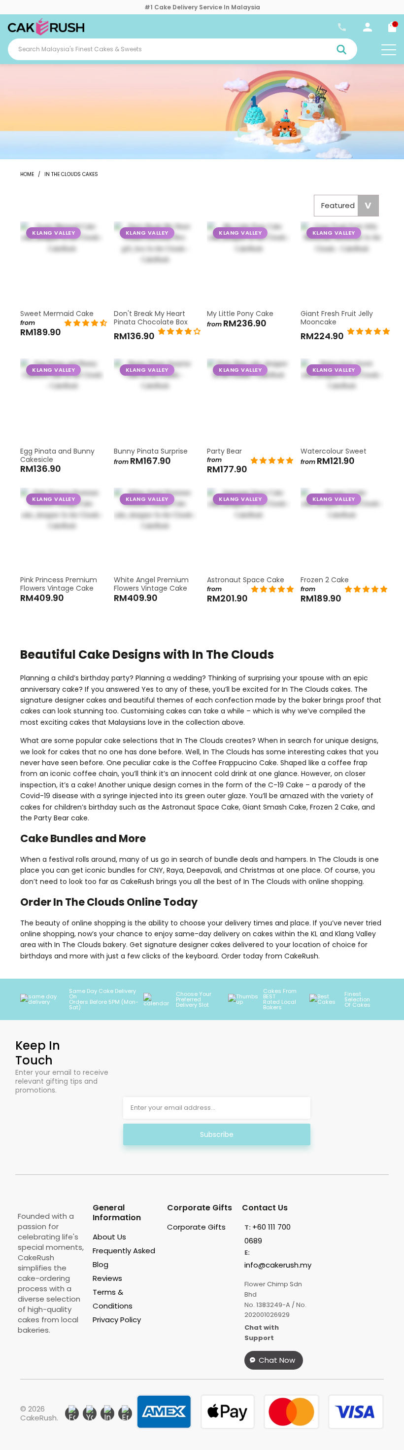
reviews (107, 1278)
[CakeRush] (46, 33)
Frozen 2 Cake (342, 529)
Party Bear (249, 400)
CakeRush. (39, 1418)
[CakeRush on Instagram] (107, 1413)
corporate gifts (196, 1227)
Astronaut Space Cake (249, 529)
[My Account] (367, 29)
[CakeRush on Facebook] (72, 1413)
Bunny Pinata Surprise (156, 400)
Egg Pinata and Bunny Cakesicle (62, 400)
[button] (86, 323)
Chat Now (277, 1360)
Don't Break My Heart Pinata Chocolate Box (156, 263)
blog (100, 1264)
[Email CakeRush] (125, 1413)
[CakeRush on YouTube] (90, 1413)
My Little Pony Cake (249, 263)
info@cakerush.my (277, 1265)
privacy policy (117, 1319)
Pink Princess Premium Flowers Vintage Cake (62, 529)
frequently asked (124, 1250)
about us (109, 1237)
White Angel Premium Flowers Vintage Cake (156, 529)
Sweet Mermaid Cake (62, 263)
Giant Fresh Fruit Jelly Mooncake (342, 263)
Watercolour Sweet (342, 400)
